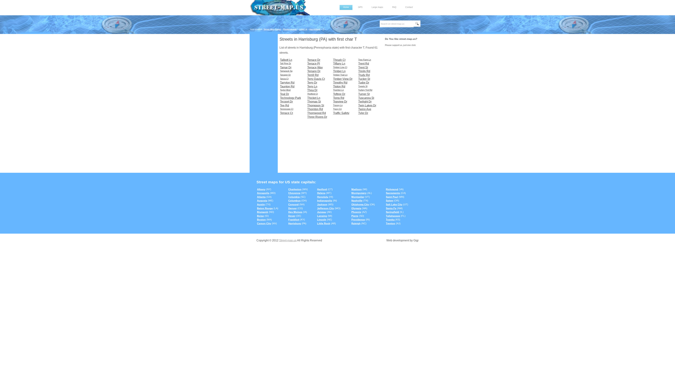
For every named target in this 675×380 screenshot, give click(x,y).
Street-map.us (288, 240)
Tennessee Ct (286, 109)
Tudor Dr (363, 82)
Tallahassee (393, 215)
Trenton (390, 223)
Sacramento (393, 193)
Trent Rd (363, 63)
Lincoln (321, 219)
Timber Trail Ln (340, 75)
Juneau (321, 212)
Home (346, 7)
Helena (321, 193)
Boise (260, 215)
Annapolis (263, 193)
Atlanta (261, 196)
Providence (358, 219)
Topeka (390, 219)
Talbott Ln (286, 59)
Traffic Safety (341, 113)
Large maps (377, 7)
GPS (360, 7)
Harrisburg (314, 29)
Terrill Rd (313, 75)
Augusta (262, 200)
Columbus (294, 200)
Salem (389, 200)
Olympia (356, 208)
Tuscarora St (366, 97)
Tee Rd (284, 105)
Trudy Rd (364, 75)
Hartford (322, 189)
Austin (261, 204)
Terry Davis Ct (316, 78)
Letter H (303, 29)
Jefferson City (325, 208)
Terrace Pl (313, 63)
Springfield (392, 212)
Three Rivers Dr (317, 116)
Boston (261, 219)
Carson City (264, 223)
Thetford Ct (312, 94)
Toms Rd (338, 97)
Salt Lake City (394, 204)
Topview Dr (340, 101)
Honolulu (322, 196)
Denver (292, 208)
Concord (293, 204)
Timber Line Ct (340, 67)
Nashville (356, 200)
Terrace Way (315, 67)
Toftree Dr (339, 94)
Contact (409, 7)
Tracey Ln (338, 105)
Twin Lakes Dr (367, 105)
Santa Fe (391, 208)
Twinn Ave (364, 109)
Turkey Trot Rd (365, 90)
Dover (291, 215)
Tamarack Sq (286, 71)
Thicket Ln (313, 97)
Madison (356, 189)
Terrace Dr (313, 59)
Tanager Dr (285, 75)
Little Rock (323, 223)
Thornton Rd (315, 109)
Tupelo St (362, 86)
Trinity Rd (364, 71)
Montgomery (359, 193)
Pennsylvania (290, 29)
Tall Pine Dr (285, 63)
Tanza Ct (284, 79)
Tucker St (364, 78)
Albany (261, 189)
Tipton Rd (339, 86)
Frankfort (293, 219)
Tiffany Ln (339, 63)
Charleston (294, 189)
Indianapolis (324, 200)
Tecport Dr (286, 101)
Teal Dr (284, 94)
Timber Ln (339, 71)
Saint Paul (392, 196)
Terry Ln (312, 86)
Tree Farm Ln (364, 60)
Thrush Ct (339, 59)
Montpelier (357, 196)
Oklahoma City (360, 204)
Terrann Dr (313, 71)
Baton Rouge (265, 208)
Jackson (322, 204)
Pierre (354, 215)
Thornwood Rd (316, 113)
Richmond (392, 189)
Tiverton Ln (338, 90)
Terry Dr (312, 82)
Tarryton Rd (287, 82)
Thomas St (314, 101)
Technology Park (290, 97)
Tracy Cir (337, 109)
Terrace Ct (286, 113)
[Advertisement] (264, 87)
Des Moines (295, 212)
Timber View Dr (342, 78)
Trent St (363, 67)
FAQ (394, 7)
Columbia (294, 196)
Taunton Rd (287, 86)
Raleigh (356, 223)
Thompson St (315, 105)
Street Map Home (272, 29)
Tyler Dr (363, 113)
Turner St (364, 94)
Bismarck (262, 212)
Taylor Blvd (285, 90)
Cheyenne (294, 193)
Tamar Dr (285, 67)
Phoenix (356, 212)
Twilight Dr (365, 101)
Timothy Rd (340, 82)
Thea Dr (312, 90)
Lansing (322, 215)
